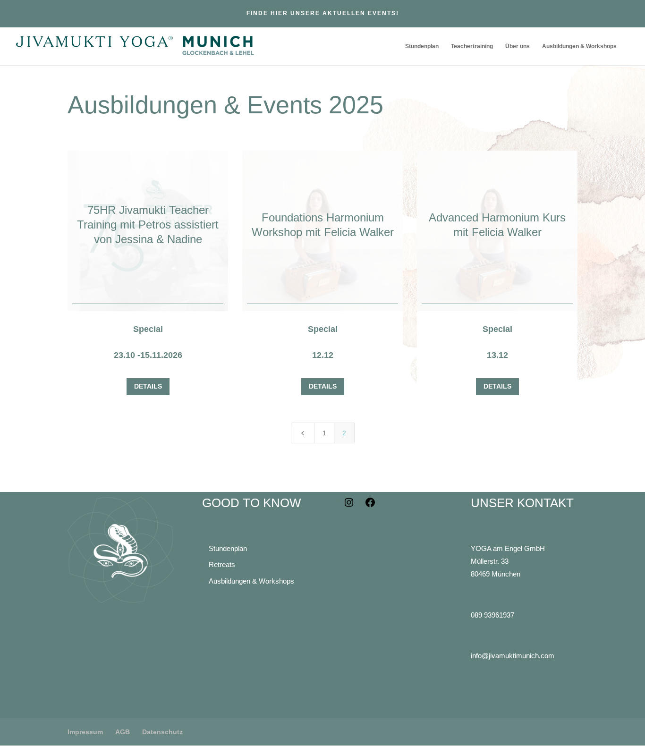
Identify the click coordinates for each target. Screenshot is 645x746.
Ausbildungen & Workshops (579, 46)
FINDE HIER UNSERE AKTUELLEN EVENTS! (322, 13)
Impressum (85, 732)
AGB (122, 732)
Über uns (517, 46)
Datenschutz (162, 732)
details (148, 386)
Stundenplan (422, 46)
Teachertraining (472, 46)
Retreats (222, 564)
